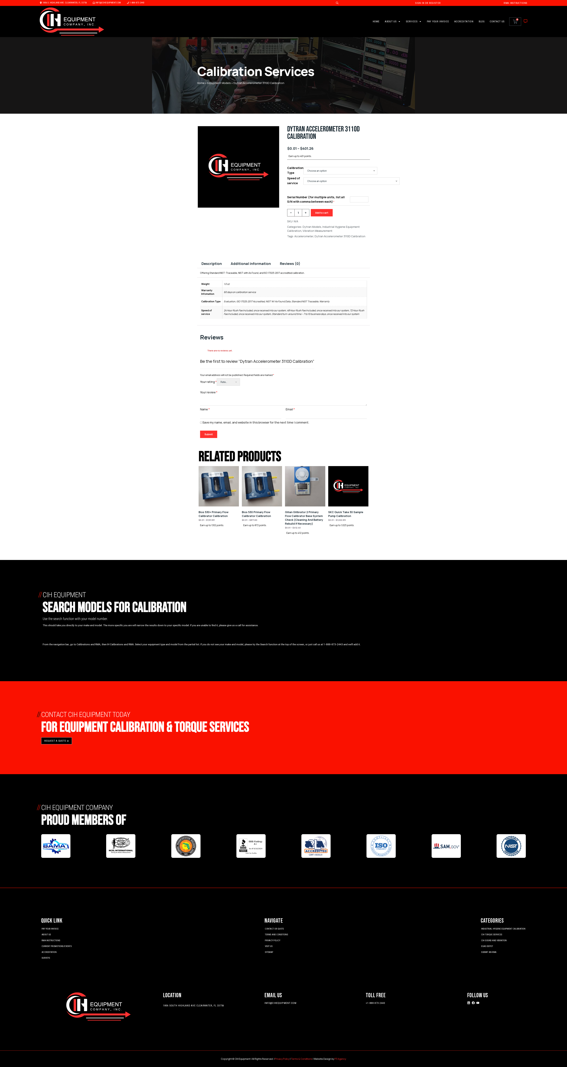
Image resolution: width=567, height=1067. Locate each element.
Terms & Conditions (301, 1058)
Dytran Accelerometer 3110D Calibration (340, 236)
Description (211, 263)
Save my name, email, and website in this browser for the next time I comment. (255, 422)
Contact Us (497, 21)
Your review (208, 392)
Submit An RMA (489, 952)
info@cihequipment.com (280, 1003)
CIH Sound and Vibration (494, 940)
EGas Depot (487, 946)
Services (412, 21)
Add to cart (321, 212)
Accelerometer (303, 236)
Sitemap (269, 952)
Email (290, 409)
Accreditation (463, 21)
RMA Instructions (51, 940)
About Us (390, 21)
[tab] (211, 263)
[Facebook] (473, 1002)
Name (205, 409)
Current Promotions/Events (57, 946)
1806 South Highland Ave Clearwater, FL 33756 (193, 1005)
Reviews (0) (290, 263)
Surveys (46, 958)
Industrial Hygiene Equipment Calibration (503, 928)
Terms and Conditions (276, 934)
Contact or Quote (274, 928)
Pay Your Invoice (438, 21)
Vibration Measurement (317, 231)
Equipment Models (219, 83)
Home (376, 21)
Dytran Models (312, 227)
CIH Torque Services (491, 934)
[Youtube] (477, 1002)
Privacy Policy (272, 940)
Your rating (208, 382)
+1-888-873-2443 (375, 1003)
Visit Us (269, 946)
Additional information (251, 263)
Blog (482, 21)
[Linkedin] (468, 1002)
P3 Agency (340, 1058)
